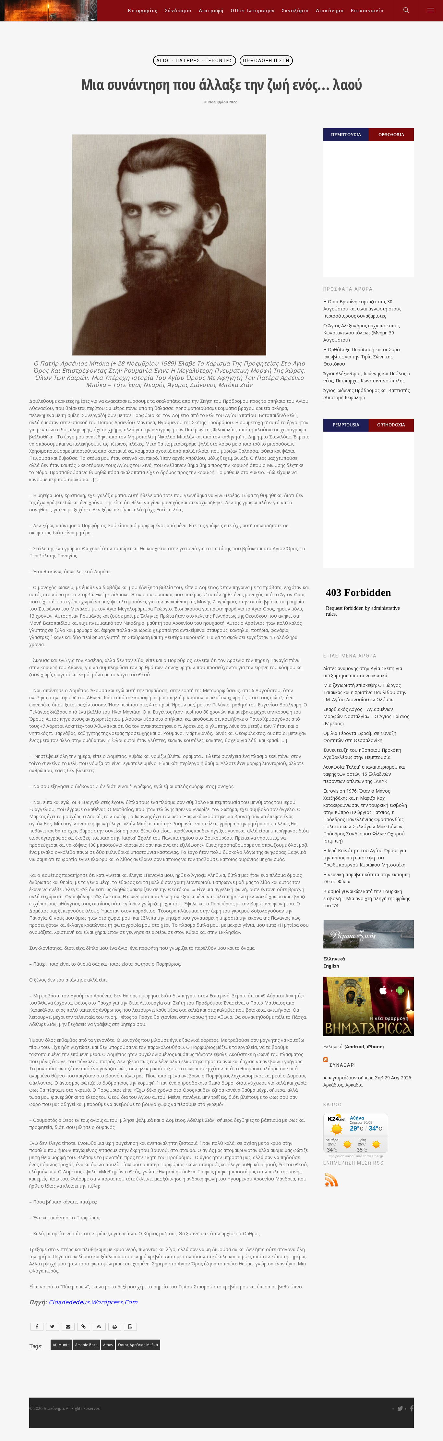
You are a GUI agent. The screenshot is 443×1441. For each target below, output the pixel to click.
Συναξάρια (295, 10)
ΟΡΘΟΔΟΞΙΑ (391, 134)
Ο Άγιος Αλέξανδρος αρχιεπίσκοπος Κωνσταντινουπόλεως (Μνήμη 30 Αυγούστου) (361, 332)
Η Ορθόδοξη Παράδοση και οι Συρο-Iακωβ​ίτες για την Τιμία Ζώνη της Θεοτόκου (362, 356)
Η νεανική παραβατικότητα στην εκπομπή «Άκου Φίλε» (366, 878)
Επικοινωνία (367, 10)
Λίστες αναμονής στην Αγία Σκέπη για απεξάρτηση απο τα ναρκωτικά (362, 672)
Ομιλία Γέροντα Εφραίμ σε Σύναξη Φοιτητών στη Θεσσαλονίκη (359, 736)
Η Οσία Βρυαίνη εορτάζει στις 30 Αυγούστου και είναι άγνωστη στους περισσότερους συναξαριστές (362, 308)
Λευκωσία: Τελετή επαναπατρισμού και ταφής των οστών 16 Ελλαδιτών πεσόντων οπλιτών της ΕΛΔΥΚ (364, 774)
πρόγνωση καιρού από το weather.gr (356, 1156)
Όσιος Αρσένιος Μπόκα (138, 1344)
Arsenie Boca (86, 1344)
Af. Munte (61, 1344)
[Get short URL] (83, 1327)
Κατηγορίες (142, 10)
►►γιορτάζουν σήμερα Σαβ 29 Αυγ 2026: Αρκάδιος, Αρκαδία (367, 1081)
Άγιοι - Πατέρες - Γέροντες (194, 60)
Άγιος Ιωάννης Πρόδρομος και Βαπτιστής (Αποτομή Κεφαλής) (366, 394)
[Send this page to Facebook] (36, 1327)
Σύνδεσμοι (178, 10)
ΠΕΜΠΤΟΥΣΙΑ (346, 134)
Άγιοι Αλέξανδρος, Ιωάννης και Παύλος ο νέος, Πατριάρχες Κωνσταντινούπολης (366, 377)
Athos (108, 1344)
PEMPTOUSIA (346, 425)
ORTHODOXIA (391, 425)
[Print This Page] (114, 1327)
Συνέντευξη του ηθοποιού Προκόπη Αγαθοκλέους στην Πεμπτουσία (362, 753)
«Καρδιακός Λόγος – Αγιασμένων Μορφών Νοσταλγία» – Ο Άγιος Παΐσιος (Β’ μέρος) (366, 716)
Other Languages (252, 10)
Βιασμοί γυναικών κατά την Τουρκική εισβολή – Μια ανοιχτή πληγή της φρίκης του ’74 (366, 898)
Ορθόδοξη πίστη (266, 60)
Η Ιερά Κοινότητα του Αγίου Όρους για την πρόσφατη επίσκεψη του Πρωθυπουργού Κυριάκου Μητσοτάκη (364, 857)
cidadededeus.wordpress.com (92, 1302)
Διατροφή (211, 10)
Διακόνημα (330, 10)
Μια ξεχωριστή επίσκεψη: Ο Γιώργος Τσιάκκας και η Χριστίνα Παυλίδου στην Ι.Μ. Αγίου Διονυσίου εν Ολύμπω (365, 692)
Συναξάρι (342, 1065)
